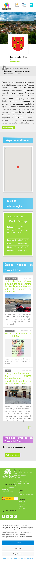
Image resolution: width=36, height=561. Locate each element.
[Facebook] (3, 516)
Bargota (8, 371)
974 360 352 (18, 478)
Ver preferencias (18, 554)
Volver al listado (12, 455)
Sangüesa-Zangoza (11, 279)
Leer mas (7, 128)
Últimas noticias (9, 74)
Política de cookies (8, 558)
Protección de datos (7, 491)
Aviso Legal (5, 489)
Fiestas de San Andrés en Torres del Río (18, 335)
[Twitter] (7, 516)
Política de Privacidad (8, 487)
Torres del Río (9, 331)
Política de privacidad (20, 558)
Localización (18, 72)
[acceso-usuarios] (17, 5)
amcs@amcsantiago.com (26, 494)
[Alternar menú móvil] (31, 5)
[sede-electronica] (24, 5)
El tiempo (26, 72)
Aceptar (18, 543)
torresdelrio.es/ (15, 61)
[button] (33, 523)
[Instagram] (15, 516)
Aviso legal (30, 558)
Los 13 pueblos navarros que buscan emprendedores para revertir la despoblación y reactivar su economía (18, 378)
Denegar (18, 548)
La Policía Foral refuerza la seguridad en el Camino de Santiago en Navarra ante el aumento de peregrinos (18, 286)
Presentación (8, 72)
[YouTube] (11, 516)
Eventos (18, 74)
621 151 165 (18, 486)
